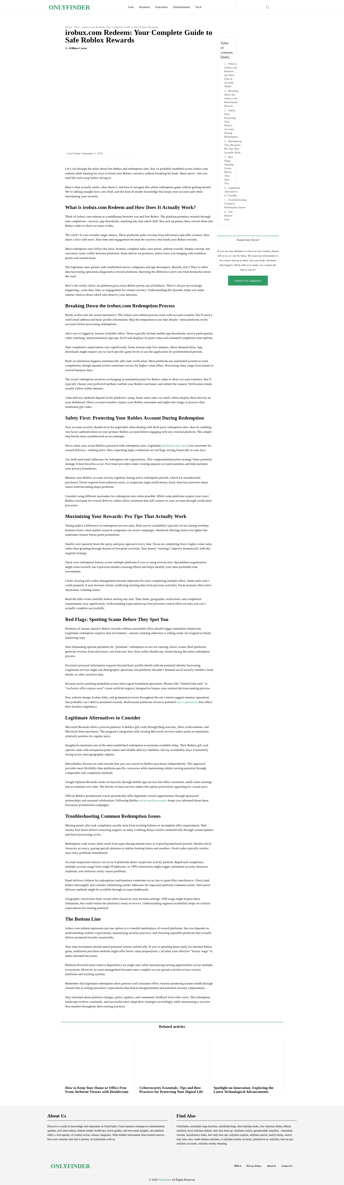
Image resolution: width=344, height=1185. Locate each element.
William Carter (78, 48)
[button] (267, 7)
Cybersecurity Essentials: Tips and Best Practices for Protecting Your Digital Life (171, 1090)
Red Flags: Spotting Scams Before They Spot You (229, 170)
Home (68, 27)
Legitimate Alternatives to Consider (232, 191)
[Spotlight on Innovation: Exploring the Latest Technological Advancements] (246, 1058)
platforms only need (174, 445)
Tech (77, 27)
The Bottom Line (228, 215)
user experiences (187, 702)
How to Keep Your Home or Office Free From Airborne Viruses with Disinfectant (96, 1090)
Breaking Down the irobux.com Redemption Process (231, 98)
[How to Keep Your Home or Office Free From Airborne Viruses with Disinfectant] (97, 1058)
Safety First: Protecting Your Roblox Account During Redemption (231, 123)
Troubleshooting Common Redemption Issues (235, 203)
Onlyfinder (164, 1179)
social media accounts (153, 800)
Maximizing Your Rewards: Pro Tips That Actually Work (233, 147)
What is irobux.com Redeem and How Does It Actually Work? (230, 75)
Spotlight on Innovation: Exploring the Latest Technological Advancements (243, 1090)
